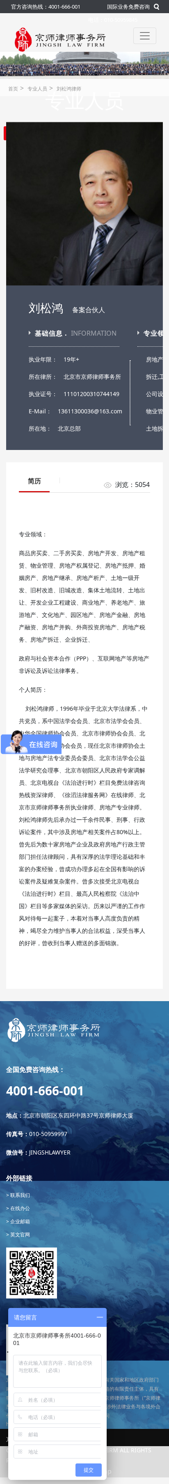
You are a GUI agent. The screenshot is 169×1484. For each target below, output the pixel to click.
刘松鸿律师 (69, 88)
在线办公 (19, 1208)
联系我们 (19, 1195)
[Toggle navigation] (144, 36)
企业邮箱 (19, 1221)
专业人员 (37, 88)
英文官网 (19, 1234)
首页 (13, 88)
